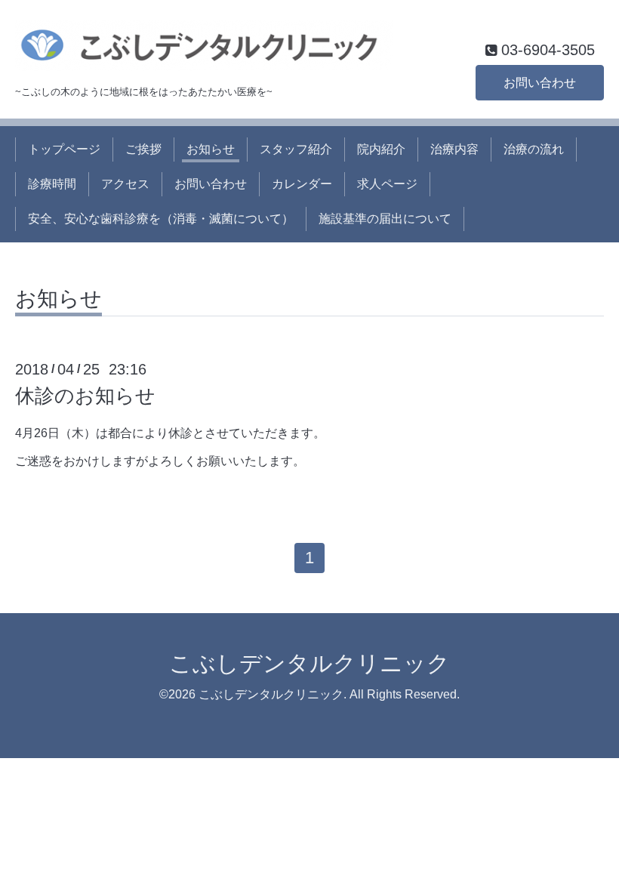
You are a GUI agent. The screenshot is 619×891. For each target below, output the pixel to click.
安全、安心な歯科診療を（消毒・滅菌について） (161, 218)
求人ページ (387, 183)
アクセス (125, 183)
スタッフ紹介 (296, 149)
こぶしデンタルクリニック (309, 663)
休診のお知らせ (85, 395)
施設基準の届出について (385, 218)
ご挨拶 (143, 149)
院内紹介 (381, 149)
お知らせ (210, 149)
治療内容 (454, 149)
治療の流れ (534, 149)
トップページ (64, 149)
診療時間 (52, 183)
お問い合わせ (540, 82)
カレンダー (302, 183)
